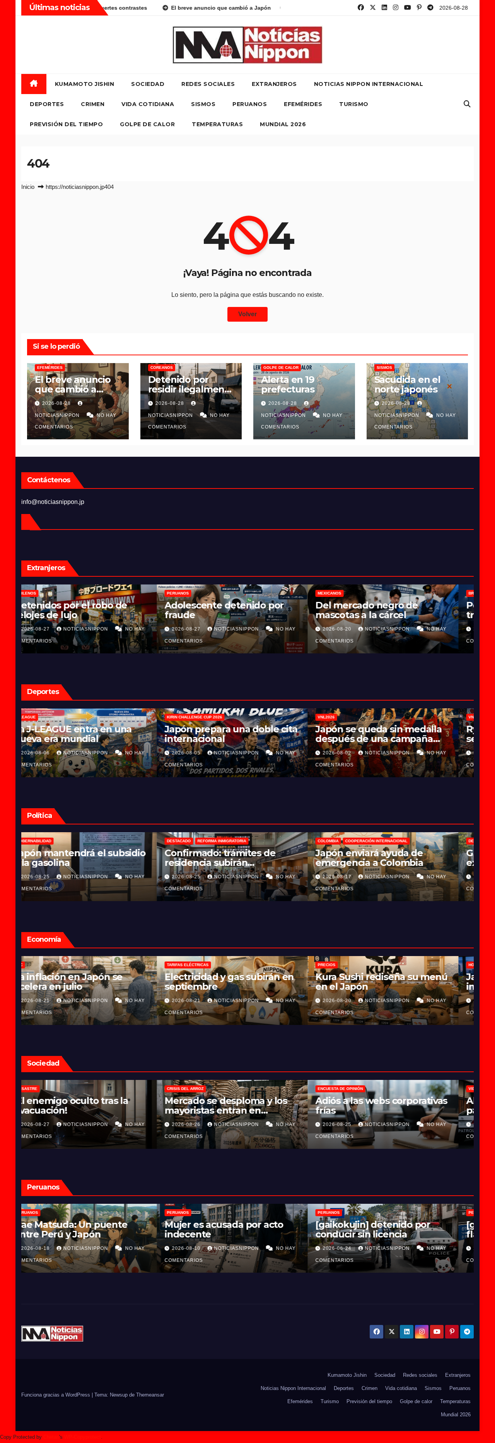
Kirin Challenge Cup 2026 (360, 717)
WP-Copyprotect (82, 1437)
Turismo (354, 104)
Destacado (345, 841)
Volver (247, 314)
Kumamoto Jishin (84, 84)
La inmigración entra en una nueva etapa (92, 857)
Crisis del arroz (351, 1089)
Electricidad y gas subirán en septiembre (395, 981)
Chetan (51, 1437)
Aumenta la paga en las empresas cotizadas (82, 981)
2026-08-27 (202, 629)
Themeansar (150, 1395)
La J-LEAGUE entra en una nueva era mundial (239, 733)
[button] (467, 104)
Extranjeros (274, 84)
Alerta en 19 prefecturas (287, 384)
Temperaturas (217, 124)
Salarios (41, 965)
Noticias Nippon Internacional (368, 84)
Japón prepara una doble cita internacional (397, 733)
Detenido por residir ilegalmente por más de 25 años (89, 615)
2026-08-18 (202, 1248)
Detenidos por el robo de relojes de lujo (236, 610)
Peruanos (249, 104)
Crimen (92, 104)
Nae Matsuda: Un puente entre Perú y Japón (237, 1229)
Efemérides (303, 104)
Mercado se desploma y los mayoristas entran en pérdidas (392, 1110)
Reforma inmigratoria (55, 841)
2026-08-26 (51, 876)
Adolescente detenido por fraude (390, 610)
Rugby (80, 717)
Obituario (42, 1089)
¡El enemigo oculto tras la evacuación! (237, 1105)
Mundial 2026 (283, 124)
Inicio (27, 186)
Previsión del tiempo (66, 124)
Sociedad (147, 84)
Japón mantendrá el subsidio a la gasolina (246, 857)
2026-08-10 (353, 1248)
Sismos (203, 104)
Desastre (192, 1089)
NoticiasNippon (102, 629)
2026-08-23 (51, 1000)
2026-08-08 (51, 753)
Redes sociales (208, 84)
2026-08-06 (202, 753)
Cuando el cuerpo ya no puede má (82, 733)
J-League (192, 717)
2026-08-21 (202, 1000)
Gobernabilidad (199, 841)
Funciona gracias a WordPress (56, 1395)
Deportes (47, 104)
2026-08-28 (57, 403)
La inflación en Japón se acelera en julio (234, 981)
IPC (185, 965)
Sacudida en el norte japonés (407, 384)
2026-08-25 (202, 876)
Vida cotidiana (147, 104)
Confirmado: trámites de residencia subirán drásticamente (386, 862)
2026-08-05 (353, 753)
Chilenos (192, 593)
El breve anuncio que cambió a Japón (73, 389)
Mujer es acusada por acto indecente (390, 1229)
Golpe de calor (147, 124)
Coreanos (161, 367)
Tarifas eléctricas (354, 965)
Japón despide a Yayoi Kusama (79, 1105)
